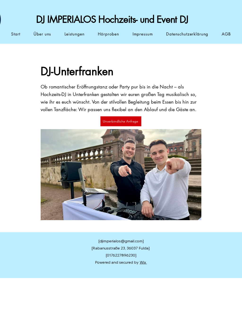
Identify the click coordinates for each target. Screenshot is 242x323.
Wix (143, 262)
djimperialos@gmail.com (121, 241)
